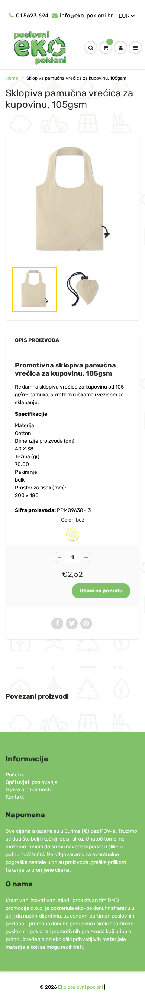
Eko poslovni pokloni (80, 987)
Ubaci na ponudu (101, 591)
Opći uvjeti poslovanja (32, 782)
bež (72, 534)
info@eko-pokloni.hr (86, 15)
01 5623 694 (32, 15)
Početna (16, 775)
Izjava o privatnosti (28, 789)
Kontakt (15, 797)
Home (12, 78)
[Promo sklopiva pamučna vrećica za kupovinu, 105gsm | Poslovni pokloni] (72, 201)
